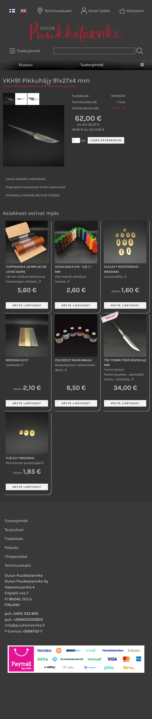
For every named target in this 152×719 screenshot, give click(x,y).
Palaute (11, 547)
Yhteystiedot (16, 556)
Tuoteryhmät (92, 65)
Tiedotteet (14, 538)
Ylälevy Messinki (20, 458)
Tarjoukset (14, 530)
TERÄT (51, 86)
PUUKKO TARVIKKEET (30, 86)
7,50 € (116, 108)
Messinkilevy (17, 360)
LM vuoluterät (66, 86)
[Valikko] (142, 65)
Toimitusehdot (18, 565)
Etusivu (26, 65)
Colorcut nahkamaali (73, 360)
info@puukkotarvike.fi (25, 625)
